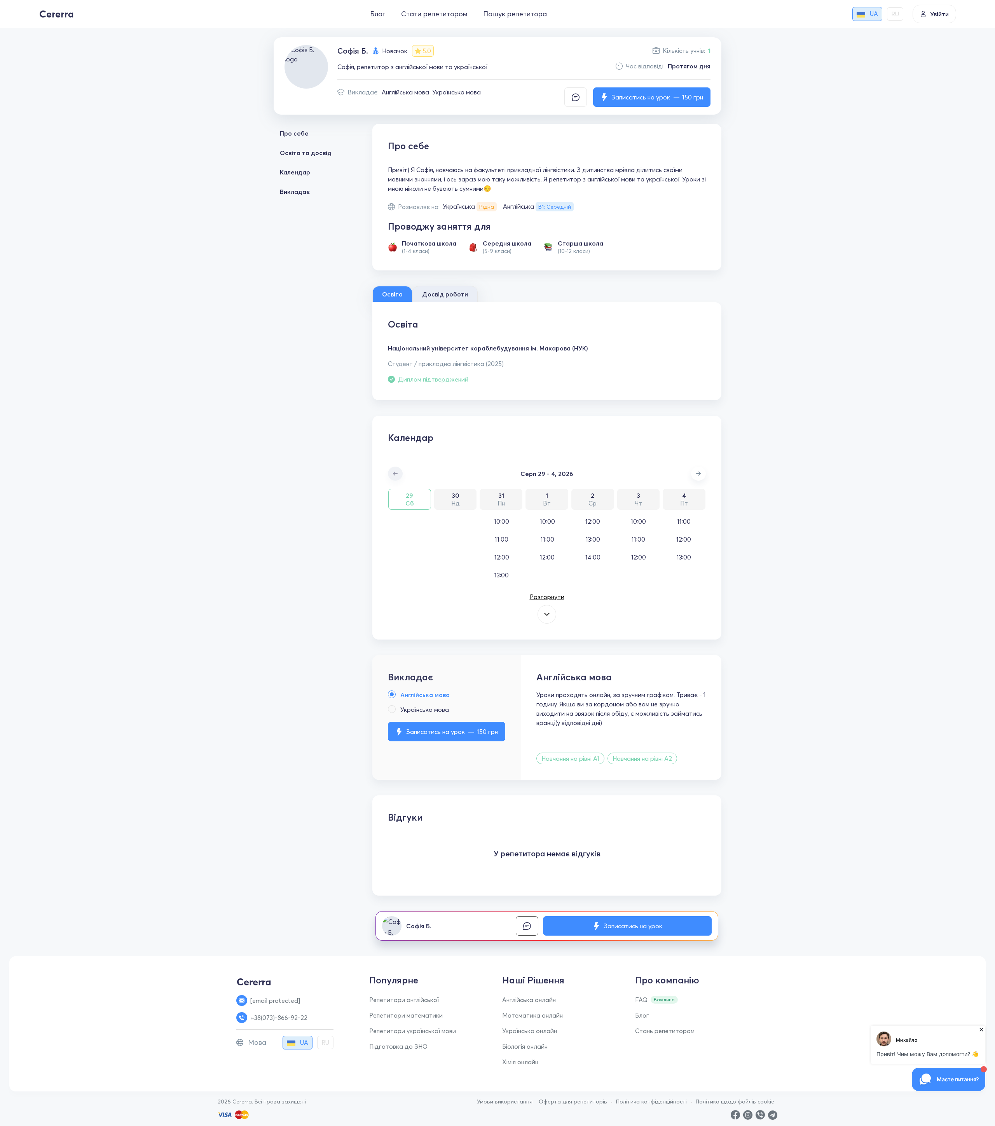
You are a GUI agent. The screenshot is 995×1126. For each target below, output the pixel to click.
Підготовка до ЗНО (398, 1046)
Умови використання (504, 1101)
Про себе (294, 133)
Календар (295, 172)
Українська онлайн (529, 1031)
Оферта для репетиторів (573, 1101)
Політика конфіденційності (651, 1101)
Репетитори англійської (404, 1000)
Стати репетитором (434, 13)
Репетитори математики (406, 1015)
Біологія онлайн (525, 1046)
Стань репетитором (665, 1031)
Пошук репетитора (515, 13)
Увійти (939, 14)
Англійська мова (405, 92)
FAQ (641, 1000)
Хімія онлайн (520, 1062)
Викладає (295, 191)
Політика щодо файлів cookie (735, 1101)
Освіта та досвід (306, 153)
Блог (378, 13)
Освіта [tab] (392, 294)
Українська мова (456, 92)
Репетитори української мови (412, 1031)
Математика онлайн (532, 1015)
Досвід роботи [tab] (445, 294)
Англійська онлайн (529, 1000)
